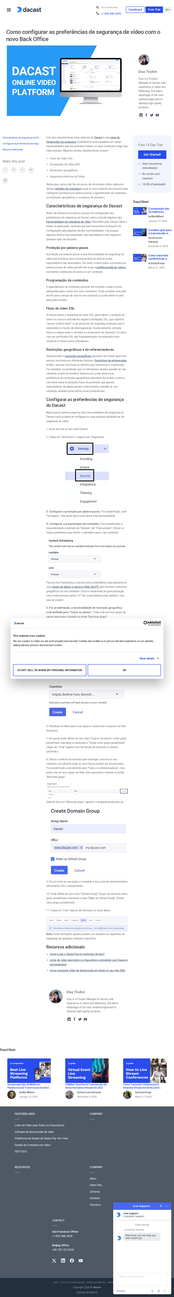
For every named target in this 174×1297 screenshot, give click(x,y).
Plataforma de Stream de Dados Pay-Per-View (41, 1138)
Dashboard (135, 9)
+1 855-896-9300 (111, 13)
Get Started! (152, 154)
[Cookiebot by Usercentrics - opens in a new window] (146, 623)
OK (124, 670)
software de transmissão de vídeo (34, 1132)
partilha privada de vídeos (111, 267)
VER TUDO (21, 1151)
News (93, 1178)
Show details (147, 658)
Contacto (95, 1198)
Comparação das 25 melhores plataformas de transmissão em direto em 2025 (158, 210)
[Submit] (98, 7)
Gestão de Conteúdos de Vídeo (32, 1145)
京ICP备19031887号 (87, 1292)
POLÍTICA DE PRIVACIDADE (72, 1282)
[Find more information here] (142, 1248)
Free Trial (154, 9)
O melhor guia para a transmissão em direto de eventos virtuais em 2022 (159, 232)
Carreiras (95, 1191)
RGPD (56, 1282)
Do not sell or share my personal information (50, 670)
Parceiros (95, 1204)
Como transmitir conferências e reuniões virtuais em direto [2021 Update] (158, 257)
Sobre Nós (96, 1185)
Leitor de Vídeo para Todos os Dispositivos (39, 1125)
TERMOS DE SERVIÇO (96, 1282)
